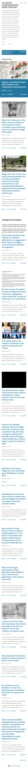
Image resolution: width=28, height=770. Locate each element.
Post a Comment (11, 148)
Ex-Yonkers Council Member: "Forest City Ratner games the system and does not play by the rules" (13, 690)
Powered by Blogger (15, 766)
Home (3, 44)
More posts (22, 760)
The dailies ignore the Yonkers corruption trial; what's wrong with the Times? (13, 344)
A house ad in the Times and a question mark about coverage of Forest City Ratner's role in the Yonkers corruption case (14, 626)
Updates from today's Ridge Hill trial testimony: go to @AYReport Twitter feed (13, 472)
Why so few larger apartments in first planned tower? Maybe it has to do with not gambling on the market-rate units (13, 573)
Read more (23, 94)
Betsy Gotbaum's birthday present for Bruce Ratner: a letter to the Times (14, 658)
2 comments (10, 94)
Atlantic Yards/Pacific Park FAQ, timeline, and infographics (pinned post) (14, 84)
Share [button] (3, 94)
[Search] (22, 3)
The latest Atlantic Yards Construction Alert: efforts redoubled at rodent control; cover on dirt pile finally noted (14, 395)
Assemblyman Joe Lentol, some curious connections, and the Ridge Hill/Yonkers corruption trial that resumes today (14, 499)
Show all (22, 51)
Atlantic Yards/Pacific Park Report (10, 5)
